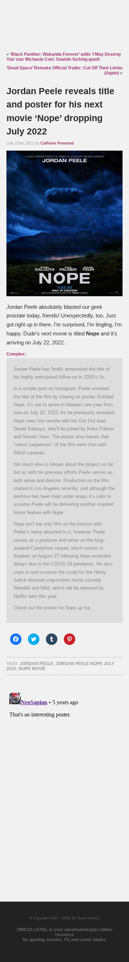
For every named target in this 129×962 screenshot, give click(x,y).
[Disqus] (64, 780)
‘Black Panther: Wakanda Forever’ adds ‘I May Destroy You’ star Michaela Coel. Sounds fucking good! (63, 57)
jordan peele (36, 663)
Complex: (16, 354)
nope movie (32, 668)
